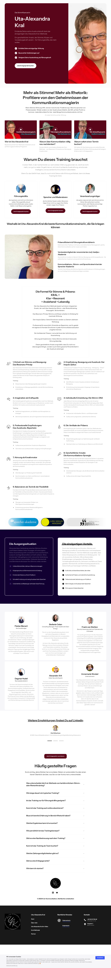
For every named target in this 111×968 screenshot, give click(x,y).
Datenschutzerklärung (11, 965)
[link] (13, 922)
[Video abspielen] (21, 130)
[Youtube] (57, 893)
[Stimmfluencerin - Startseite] (55, 883)
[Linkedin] (53, 893)
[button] (91, 728)
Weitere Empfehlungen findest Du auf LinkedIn (55, 720)
